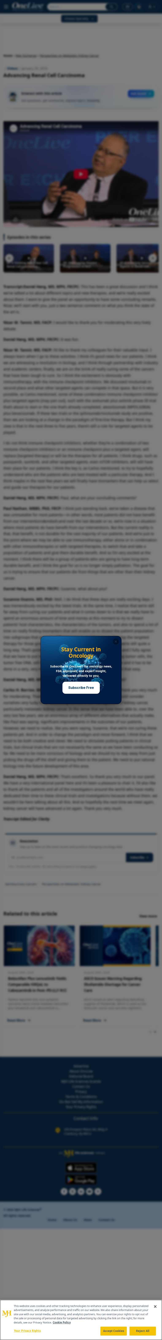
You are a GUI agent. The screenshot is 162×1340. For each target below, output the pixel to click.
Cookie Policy (62, 1322)
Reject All (142, 1331)
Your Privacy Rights (27, 1331)
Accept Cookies (113, 1331)
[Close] (155, 1306)
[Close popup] (116, 642)
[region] (81, 1320)
